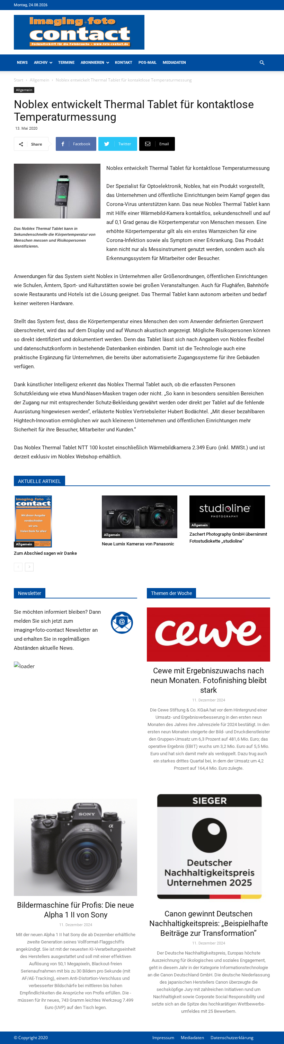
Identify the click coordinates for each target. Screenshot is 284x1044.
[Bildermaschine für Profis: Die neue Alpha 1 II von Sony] (75, 842)
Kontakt (123, 62)
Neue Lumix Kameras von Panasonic (138, 543)
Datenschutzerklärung (232, 1038)
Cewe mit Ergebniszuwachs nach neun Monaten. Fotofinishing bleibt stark (209, 680)
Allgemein (39, 80)
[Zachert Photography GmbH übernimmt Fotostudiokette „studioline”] (229, 511)
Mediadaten (174, 62)
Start (18, 80)
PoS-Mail (148, 62)
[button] (262, 63)
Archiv (40, 62)
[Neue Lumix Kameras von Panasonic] (142, 516)
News (22, 62)
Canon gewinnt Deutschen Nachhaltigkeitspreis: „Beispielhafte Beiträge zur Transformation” (208, 923)
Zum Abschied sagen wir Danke (45, 553)
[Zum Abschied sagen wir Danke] (54, 521)
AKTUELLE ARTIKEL (39, 481)
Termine (66, 62)
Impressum (163, 1038)
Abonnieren (92, 62)
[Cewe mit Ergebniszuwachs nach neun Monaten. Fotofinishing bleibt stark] (208, 634)
